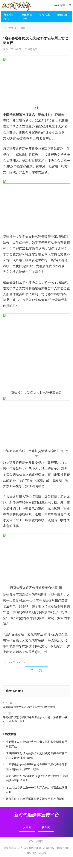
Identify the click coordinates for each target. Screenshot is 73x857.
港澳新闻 (27, 14)
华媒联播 (62, 14)
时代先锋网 (10, 28)
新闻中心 (9, 14)
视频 (24, 18)
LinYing (18, 690)
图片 (6, 18)
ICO (30, 841)
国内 (22, 28)
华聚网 (39, 841)
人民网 (27, 827)
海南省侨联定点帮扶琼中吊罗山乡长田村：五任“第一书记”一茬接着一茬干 (35, 719)
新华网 (46, 827)
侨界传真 (44, 14)
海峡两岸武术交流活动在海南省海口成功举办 (29, 707)
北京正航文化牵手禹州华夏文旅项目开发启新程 (35, 798)
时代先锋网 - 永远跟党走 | (43, 848)
